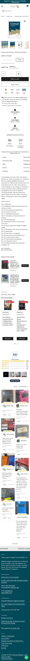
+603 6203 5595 (10, 585)
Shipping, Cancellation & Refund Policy (12, 641)
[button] (27, 6)
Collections (9, 16)
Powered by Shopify (7, 659)
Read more (19, 491)
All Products (4, 645)
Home (2, 16)
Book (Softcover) (8, 60)
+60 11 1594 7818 (15, 628)
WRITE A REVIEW (15, 380)
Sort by (15, 386)
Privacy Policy (5, 638)
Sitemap (3, 648)
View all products (7, 297)
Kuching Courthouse (7, 618)
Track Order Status (6, 643)
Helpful (4, 414)
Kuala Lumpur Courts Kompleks (10, 577)
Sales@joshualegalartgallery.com (7, 592)
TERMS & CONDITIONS (7, 636)
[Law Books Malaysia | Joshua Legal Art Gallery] (14, 6)
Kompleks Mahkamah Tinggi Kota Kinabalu (13, 601)
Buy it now (15, 84)
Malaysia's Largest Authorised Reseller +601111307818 (15, 1)
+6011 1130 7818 (14, 587)
